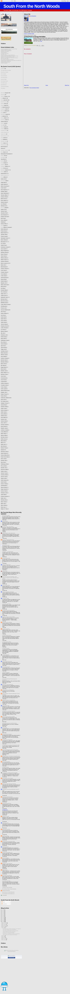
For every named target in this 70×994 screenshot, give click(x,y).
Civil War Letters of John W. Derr (8, 700)
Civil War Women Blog (6, 641)
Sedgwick (3, 164)
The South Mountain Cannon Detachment (10, 749)
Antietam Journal (5, 816)
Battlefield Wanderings (6, 803)
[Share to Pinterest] (43, 45)
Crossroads (4, 727)
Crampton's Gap (4, 130)
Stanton (2, 171)
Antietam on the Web (5, 51)
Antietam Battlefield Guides (6, 49)
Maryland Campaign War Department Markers (9, 57)
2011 (3, 919)
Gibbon (2, 155)
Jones (2, 225)
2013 (3, 917)
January (4, 939)
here (41, 41)
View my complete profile (29, 33)
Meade (2, 126)
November (5, 923)
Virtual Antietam (4, 52)
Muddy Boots (4, 869)
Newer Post (26, 85)
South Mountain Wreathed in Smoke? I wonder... (11, 930)
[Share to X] (41, 45)
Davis (2, 177)
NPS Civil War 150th (4, 58)
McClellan (3, 92)
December (5, 922)
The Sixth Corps (4, 82)
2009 (3, 921)
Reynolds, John (4, 141)
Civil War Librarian (6, 628)
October (4, 924)
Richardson (3, 114)
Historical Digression (6, 564)
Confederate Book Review (7, 796)
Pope (2, 112)
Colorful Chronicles (6, 890)
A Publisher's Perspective (7, 739)
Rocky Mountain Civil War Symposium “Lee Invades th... (12, 928)
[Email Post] (37, 45)
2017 (3, 914)
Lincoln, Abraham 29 (5, 132)
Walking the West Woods (7, 622)
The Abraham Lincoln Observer (8, 893)
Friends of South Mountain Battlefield (8, 55)
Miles (2, 152)
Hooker (2, 105)
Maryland (2, 94)
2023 (3, 909)
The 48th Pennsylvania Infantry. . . (8, 610)
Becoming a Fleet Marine (7, 875)
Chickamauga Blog (6, 585)
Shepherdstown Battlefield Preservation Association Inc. (11, 60)
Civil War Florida (5, 767)
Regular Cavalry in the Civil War (8, 616)
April (4, 936)
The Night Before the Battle (6, 70)
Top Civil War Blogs (4, 985)
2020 (3, 910)
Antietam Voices (5, 846)
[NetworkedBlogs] (11, 955)
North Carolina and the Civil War (8, 716)
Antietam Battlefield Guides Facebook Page (9, 48)
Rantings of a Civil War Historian (8, 711)
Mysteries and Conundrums (7, 684)
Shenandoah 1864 (5, 705)
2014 (3, 916)
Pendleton (3, 166)
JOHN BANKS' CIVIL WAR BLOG (8, 533)
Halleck (2, 103)
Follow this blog (11, 957)
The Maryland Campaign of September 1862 (10, 745)
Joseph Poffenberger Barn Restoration (9, 931)
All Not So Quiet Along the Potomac (9, 783)
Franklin (2, 128)
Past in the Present (6, 666)
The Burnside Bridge (5, 86)
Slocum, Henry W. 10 (5, 175)
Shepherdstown (4, 144)
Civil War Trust (3, 54)
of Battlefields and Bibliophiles (8, 690)
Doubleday (3, 119)
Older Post (67, 85)
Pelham (2, 123)
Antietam (2, 68)
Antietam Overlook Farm (5, 62)
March (4, 937)
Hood (2, 137)
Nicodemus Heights (4, 72)
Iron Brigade (3, 157)
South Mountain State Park (6, 61)
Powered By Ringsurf (11, 951)
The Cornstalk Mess (6, 761)
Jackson (2, 96)
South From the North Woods (31, 6)
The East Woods (4, 75)
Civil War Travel (5, 835)
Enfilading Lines (5, 822)
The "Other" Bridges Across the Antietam (9, 929)
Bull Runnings (5, 521)
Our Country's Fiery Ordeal (7, 778)
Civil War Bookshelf (6, 558)
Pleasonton (3, 180)
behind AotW (4, 571)
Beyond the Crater (6, 545)
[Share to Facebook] (42, 45)
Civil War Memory (5, 654)
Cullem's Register (4, 63)
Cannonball (4, 895)
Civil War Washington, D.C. (7, 852)
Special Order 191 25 (5, 135)
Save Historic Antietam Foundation (7, 59)
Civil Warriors (5, 809)
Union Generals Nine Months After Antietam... (10, 934)
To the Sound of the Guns (7, 661)
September (5, 925)
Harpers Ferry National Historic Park (7, 56)
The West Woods (4, 77)
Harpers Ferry (3, 134)
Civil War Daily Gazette (6, 635)
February (4, 938)
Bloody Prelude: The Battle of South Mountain (11, 756)
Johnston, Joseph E (4, 150)
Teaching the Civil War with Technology (9, 772)
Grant (2, 125)
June (4, 935)
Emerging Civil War (6, 515)
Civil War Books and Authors (8, 526)
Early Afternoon (4, 84)
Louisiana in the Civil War (7, 887)
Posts (3, 902)
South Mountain (4, 101)
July (4, 927)
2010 (3, 920)
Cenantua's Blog (5, 598)
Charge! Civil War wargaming (8, 591)
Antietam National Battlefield (6, 50)
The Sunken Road (4, 81)
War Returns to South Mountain (8, 892)
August (4, 926)
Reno (2, 143)
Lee (1, 98)
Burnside (2, 110)
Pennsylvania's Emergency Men (8, 841)
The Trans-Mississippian (7, 734)
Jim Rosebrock (33, 15)
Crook (2, 162)
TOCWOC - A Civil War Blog (7, 551)
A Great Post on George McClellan (8, 932)
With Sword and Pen (6, 829)
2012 (3, 918)
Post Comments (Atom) (34, 87)
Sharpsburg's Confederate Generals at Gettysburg (11, 933)
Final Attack (3, 88)
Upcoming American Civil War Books (9, 723)
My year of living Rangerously (8, 539)
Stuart (2, 100)
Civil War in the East (4, 53)
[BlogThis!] (39, 45)
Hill (1, 107)
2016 (3, 915)
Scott (2, 139)
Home (47, 85)
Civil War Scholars (6, 648)
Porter (2, 168)
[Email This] (38, 45)
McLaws (2, 207)
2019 (3, 911)
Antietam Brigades (6, 672)
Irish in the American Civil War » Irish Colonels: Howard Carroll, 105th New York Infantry (10, 577)
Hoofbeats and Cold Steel (7, 863)
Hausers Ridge (3, 79)
